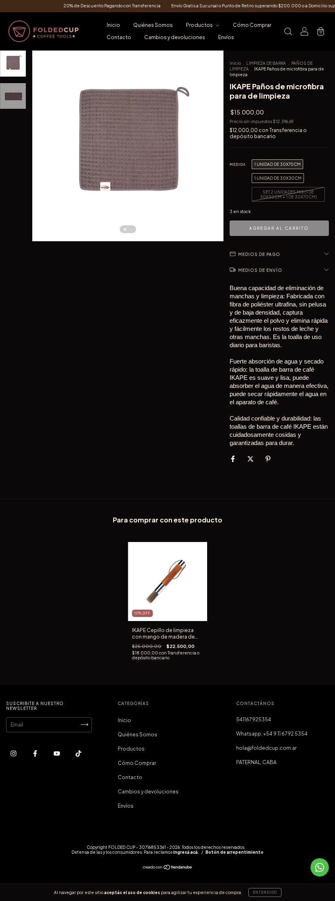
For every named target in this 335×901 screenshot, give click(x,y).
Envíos (226, 37)
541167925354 (253, 719)
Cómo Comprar (252, 25)
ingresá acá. (186, 852)
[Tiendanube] (167, 868)
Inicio (113, 25)
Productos (200, 25)
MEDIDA (238, 165)
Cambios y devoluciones (174, 37)
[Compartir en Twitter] (251, 459)
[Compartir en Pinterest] (268, 459)
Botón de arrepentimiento (234, 852)
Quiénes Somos (153, 25)
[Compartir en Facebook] (233, 459)
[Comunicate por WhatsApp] (319, 867)
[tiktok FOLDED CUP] (78, 753)
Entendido (265, 892)
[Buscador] (288, 32)
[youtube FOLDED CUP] (57, 753)
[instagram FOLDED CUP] (14, 753)
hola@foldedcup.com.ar (266, 748)
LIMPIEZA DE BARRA (266, 63)
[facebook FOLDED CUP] (35, 753)
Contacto (119, 37)
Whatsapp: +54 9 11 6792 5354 (272, 734)
